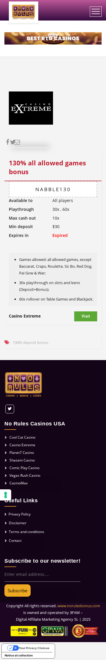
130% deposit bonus (30, 342)
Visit (86, 316)
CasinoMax (18, 483)
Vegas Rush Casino (24, 475)
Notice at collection (19, 655)
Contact (15, 540)
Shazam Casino (22, 460)
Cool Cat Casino (22, 437)
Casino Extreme (25, 316)
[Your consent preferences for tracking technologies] (5, 494)
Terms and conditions (26, 531)
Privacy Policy (20, 514)
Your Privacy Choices (34, 648)
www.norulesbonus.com (78, 605)
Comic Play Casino (24, 467)
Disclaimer (17, 522)
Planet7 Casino (21, 452)
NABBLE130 (53, 189)
